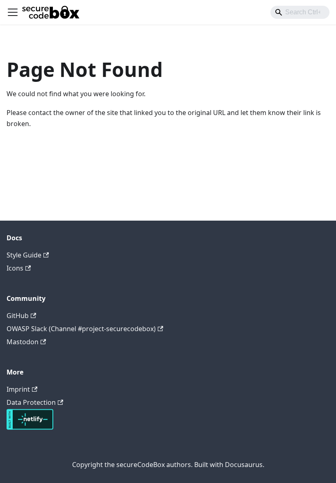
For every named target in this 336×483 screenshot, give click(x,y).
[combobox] (299, 12)
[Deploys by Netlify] (30, 427)
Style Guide (24, 255)
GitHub (18, 315)
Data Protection (31, 402)
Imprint (18, 389)
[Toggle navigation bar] (13, 12)
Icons (15, 268)
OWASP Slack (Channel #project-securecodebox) (81, 328)
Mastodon (23, 341)
